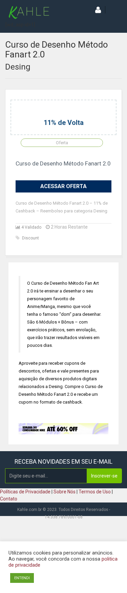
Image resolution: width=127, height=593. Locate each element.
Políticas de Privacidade (25, 491)
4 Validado (30, 227)
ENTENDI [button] (22, 578)
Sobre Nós (65, 491)
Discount (30, 238)
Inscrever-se (104, 476)
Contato (8, 498)
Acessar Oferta (63, 186)
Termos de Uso (95, 491)
